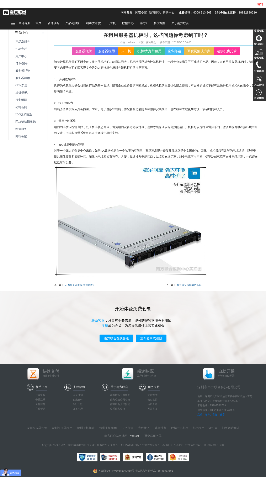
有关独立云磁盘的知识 (189, 284)
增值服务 (21, 129)
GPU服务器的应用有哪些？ (80, 284)
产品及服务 (22, 41)
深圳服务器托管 (37, 428)
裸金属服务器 (153, 435)
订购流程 (40, 395)
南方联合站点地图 (116, 435)
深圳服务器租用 (62, 428)
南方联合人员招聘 (120, 404)
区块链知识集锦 (25, 121)
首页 (38, 23)
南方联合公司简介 (120, 395)
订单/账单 (21, 63)
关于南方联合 (180, 23)
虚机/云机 (21, 92)
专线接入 (144, 428)
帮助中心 (168, 12)
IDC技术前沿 (23, 114)
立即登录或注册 (151, 338)
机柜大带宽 (93, 23)
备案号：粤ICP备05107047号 (126, 445)
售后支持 (153, 399)
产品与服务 (72, 23)
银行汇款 (78, 404)
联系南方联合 (117, 408)
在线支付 (78, 399)
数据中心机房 (179, 428)
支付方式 (153, 395)
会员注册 (40, 399)
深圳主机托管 (86, 428)
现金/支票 (78, 395)
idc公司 (213, 428)
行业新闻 (21, 99)
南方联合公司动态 (120, 399)
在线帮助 (40, 408)
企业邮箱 (174, 51)
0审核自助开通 (226, 373)
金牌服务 (40, 404)
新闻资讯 (155, 12)
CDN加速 (21, 85)
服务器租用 (22, 78)
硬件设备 (53, 23)
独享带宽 (160, 428)
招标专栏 (21, 49)
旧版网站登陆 (230, 428)
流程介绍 (153, 404)
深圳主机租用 (108, 428)
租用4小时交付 (51, 373)
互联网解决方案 (199, 51)
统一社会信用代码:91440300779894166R (202, 445)
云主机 (111, 23)
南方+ (143, 23)
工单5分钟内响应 (146, 373)
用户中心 (21, 56)
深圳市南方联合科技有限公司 (19, 12)
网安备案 (141, 12)
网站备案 (126, 12)
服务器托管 (22, 70)
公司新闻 (21, 107)
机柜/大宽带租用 (149, 51)
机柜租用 (198, 428)
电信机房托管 (227, 51)
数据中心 (128, 23)
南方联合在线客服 (116, 338)
